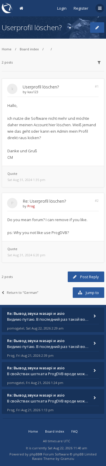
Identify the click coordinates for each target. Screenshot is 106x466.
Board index (29, 49)
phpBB (34, 454)
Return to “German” (22, 292)
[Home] (7, 8)
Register (81, 8)
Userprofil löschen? (32, 27)
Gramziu (67, 458)
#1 (97, 86)
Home (6, 49)
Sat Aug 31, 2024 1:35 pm (26, 179)
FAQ (74, 431)
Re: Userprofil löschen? (44, 201)
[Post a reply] (97, 27)
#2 (97, 200)
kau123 (32, 92)
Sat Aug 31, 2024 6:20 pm (26, 255)
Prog (31, 206)
